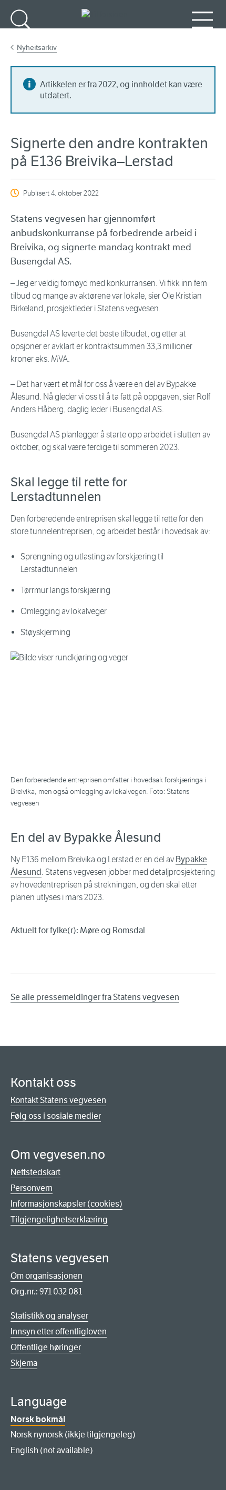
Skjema (24, 1363)
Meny (202, 37)
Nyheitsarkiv (37, 47)
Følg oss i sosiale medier (56, 1116)
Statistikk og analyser (49, 1316)
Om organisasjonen (47, 1276)
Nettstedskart (35, 1172)
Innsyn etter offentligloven (59, 1331)
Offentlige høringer (46, 1347)
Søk (21, 37)
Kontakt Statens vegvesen (58, 1100)
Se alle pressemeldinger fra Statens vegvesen (95, 997)
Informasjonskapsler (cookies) (66, 1204)
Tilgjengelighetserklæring (59, 1219)
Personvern (32, 1188)
